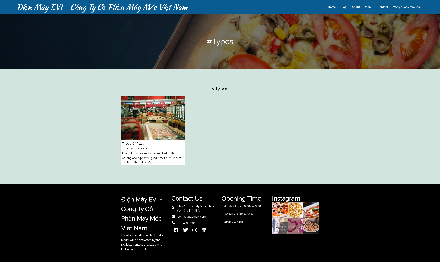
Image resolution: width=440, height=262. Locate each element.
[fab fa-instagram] (194, 230)
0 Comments (144, 148)
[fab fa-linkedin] (204, 230)
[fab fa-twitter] (185, 230)
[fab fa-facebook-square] (176, 230)
